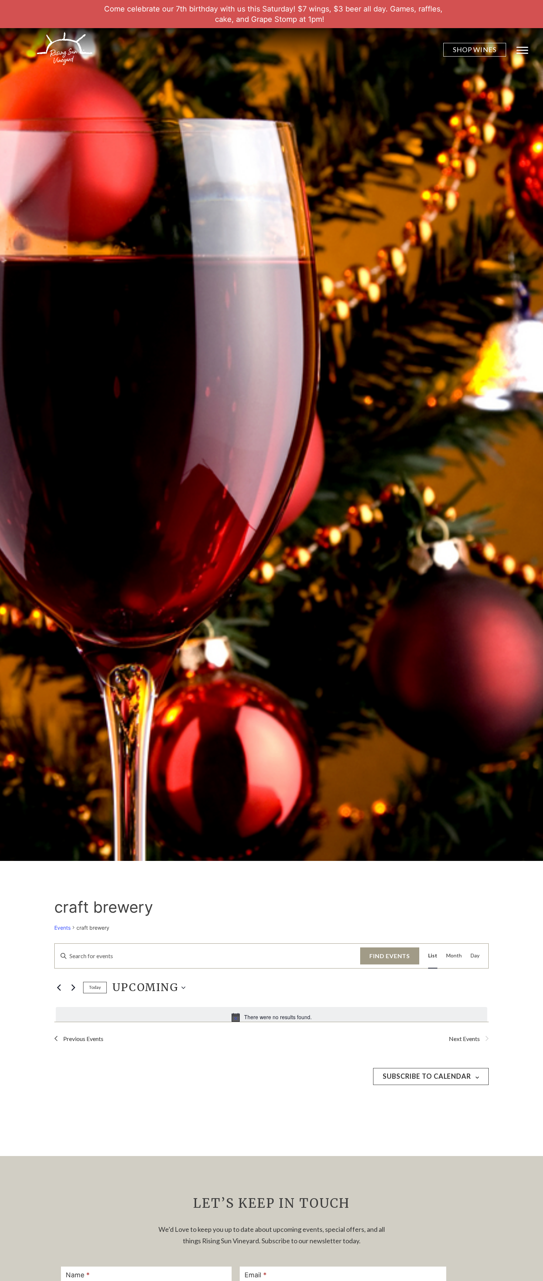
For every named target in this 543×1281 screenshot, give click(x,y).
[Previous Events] (58, 987)
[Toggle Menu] (522, 50)
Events (62, 928)
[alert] (271, 1017)
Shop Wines (474, 49)
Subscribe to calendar (427, 1076)
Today (95, 987)
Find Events (389, 955)
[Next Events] (73, 987)
